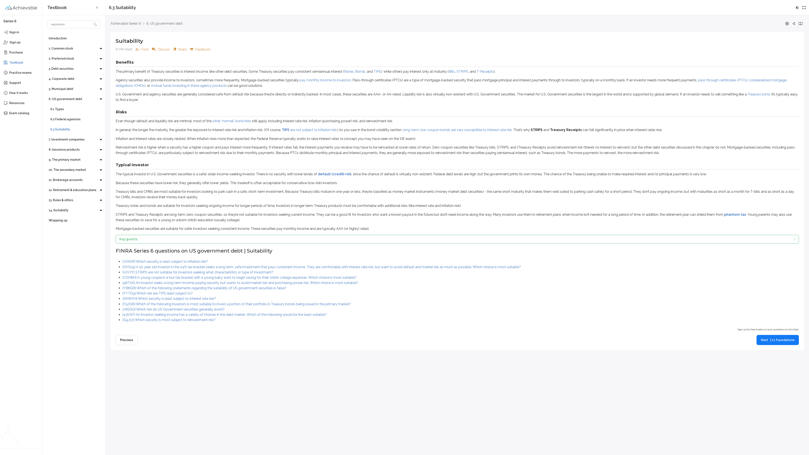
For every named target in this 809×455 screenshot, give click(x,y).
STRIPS (462, 72)
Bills (452, 72)
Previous (126, 340)
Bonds (360, 72)
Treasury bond (758, 94)
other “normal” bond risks (231, 121)
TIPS (377, 72)
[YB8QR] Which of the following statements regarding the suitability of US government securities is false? (204, 288)
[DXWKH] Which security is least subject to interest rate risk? (169, 299)
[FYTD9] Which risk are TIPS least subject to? (157, 293)
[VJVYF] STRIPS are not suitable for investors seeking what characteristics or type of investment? (197, 272)
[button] (97, 7)
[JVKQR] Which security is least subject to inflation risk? (165, 262)
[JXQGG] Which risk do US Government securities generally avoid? (173, 309)
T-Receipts (485, 72)
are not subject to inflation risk (309, 130)
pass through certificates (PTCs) (723, 80)
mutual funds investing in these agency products (189, 86)
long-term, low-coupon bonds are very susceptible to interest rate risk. (457, 130)
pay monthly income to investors (325, 80)
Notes (349, 72)
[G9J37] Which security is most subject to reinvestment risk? (169, 320)
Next (777, 340)
